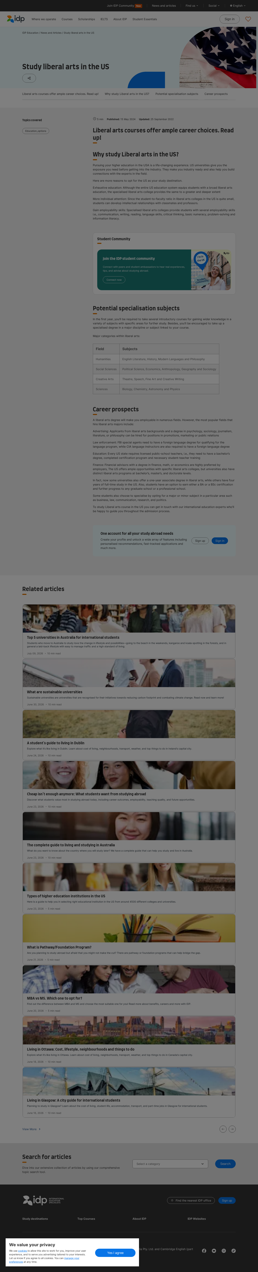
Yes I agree (115, 1253)
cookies (23, 1250)
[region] (72, 1252)
